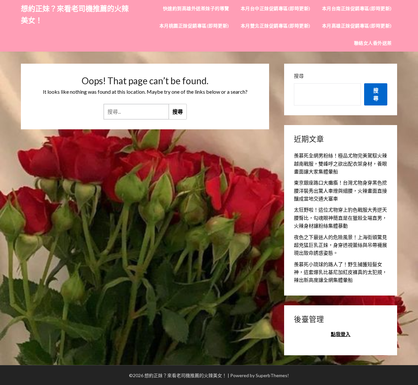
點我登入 (340, 334)
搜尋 (299, 76)
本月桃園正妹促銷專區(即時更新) (194, 25)
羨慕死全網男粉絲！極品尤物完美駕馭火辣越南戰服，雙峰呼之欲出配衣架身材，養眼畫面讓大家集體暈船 (340, 163)
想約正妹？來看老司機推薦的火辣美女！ (75, 14)
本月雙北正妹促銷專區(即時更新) (276, 25)
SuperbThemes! (272, 375)
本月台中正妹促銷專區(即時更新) (276, 8)
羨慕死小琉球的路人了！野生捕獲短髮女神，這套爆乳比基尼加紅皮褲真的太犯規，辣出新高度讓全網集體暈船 (340, 272)
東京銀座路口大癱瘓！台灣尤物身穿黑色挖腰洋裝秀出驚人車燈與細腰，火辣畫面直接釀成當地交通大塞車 (340, 190)
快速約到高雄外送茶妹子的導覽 (196, 8)
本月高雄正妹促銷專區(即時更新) (357, 25)
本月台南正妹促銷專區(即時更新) (357, 8)
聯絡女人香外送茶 (373, 43)
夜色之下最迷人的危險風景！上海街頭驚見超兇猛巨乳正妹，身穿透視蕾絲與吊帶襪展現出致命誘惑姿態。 (340, 245)
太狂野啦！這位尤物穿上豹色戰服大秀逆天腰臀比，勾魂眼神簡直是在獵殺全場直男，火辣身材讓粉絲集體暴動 (340, 218)
